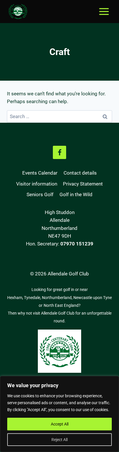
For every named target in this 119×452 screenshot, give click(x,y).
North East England (61, 305)
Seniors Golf (40, 194)
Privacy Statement (83, 184)
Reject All (59, 439)
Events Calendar (39, 173)
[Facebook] (59, 152)
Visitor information (36, 184)
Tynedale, (33, 297)
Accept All (59, 424)
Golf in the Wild (76, 194)
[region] (59, 414)
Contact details (80, 173)
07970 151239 (76, 244)
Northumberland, (57, 297)
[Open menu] (104, 11)
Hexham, (15, 297)
